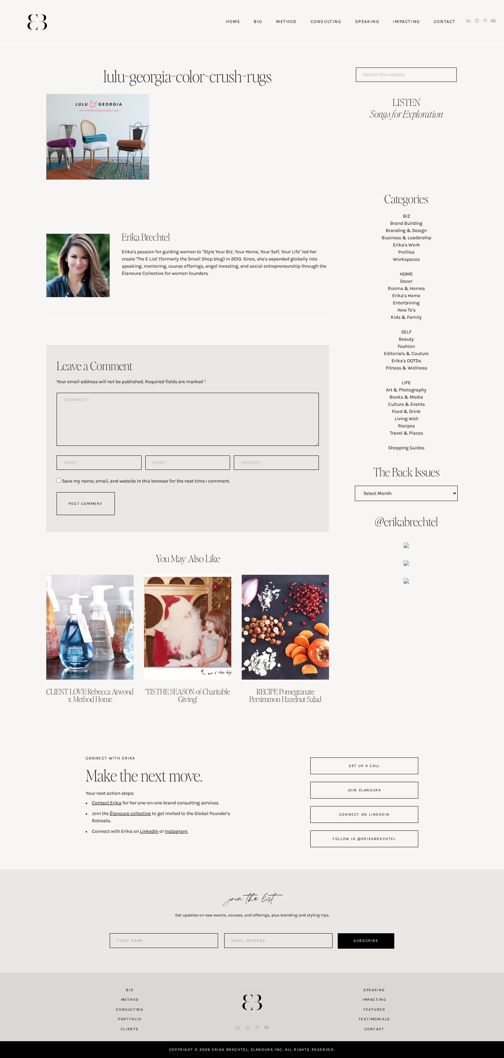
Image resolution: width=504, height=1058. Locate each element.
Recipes (406, 426)
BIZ (406, 216)
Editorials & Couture (406, 353)
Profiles (406, 252)
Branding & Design (406, 230)
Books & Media (406, 397)
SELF (406, 332)
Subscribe (365, 940)
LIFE (406, 383)
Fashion (406, 346)
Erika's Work (406, 245)
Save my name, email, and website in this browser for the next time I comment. (146, 481)
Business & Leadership (406, 238)
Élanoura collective (130, 813)
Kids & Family (406, 317)
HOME (406, 274)
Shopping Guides (406, 448)
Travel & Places (406, 433)
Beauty (406, 339)
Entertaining (406, 303)
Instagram (176, 831)
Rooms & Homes (406, 288)
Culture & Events (406, 404)
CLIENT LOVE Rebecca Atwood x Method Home (89, 695)
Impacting (374, 999)
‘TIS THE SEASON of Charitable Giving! (187, 695)
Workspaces (406, 259)
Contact (374, 1029)
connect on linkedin (364, 814)
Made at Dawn (252, 991)
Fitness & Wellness (406, 368)
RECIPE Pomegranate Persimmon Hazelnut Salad (285, 695)
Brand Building (406, 223)
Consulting (129, 1009)
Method (130, 999)
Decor (406, 281)
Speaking (374, 990)
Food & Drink (406, 411)
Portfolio (129, 1019)
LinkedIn (149, 831)
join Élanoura (364, 790)
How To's (406, 310)
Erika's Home (406, 296)
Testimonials (374, 1019)
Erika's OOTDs (406, 361)
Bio (129, 990)
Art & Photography (406, 390)
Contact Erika (106, 803)
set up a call (364, 766)
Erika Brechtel (37, 22)
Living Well (406, 419)
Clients (130, 1029)
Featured (374, 1009)
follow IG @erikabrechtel (364, 839)
